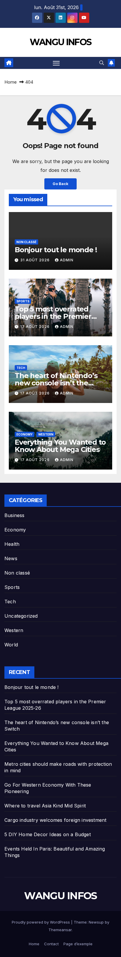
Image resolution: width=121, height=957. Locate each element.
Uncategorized (21, 616)
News (10, 558)
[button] (101, 63)
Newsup (96, 922)
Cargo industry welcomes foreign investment (55, 820)
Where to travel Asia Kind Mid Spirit (45, 806)
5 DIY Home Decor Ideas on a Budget (47, 834)
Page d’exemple (78, 943)
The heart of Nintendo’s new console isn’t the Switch (56, 382)
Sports (22, 301)
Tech (20, 368)
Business (14, 515)
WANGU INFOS (60, 42)
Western (45, 434)
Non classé (26, 242)
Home (10, 82)
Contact (51, 943)
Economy (24, 434)
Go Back (60, 184)
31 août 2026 (35, 260)
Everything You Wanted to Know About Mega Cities (60, 446)
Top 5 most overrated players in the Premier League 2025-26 (53, 316)
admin (66, 260)
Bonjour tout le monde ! (56, 249)
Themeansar (60, 929)
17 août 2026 (35, 326)
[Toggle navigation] (56, 63)
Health (11, 544)
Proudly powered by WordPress (41, 922)
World (11, 645)
